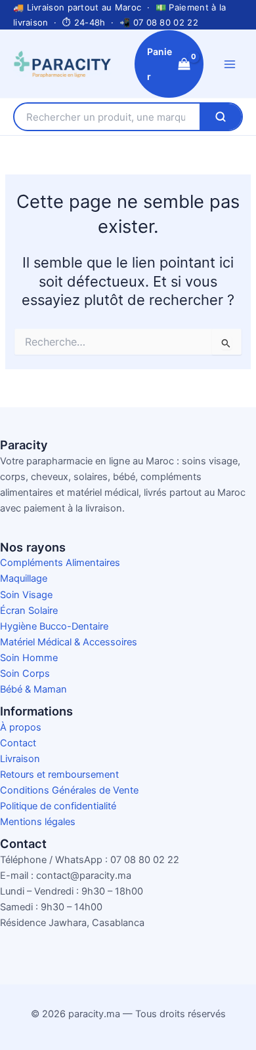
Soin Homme (29, 658)
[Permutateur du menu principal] (230, 64)
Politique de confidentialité (58, 806)
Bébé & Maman (33, 689)
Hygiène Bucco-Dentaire (54, 626)
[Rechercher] (221, 117)
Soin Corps (25, 673)
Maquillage (23, 578)
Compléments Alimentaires (60, 563)
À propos (20, 727)
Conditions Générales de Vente (69, 790)
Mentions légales (37, 822)
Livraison (20, 759)
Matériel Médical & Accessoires (68, 642)
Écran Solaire (29, 610)
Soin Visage (26, 595)
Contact (18, 743)
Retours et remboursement (59, 774)
